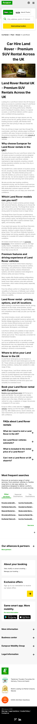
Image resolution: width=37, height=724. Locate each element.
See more (31, 525)
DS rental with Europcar (9, 515)
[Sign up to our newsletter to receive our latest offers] (30, 594)
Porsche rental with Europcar (9, 503)
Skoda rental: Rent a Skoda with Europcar (26, 511)
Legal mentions (14, 711)
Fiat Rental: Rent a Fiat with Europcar (9, 507)
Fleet (12, 35)
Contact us (5, 713)
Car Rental (5, 35)
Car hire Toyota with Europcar (26, 503)
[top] (34, 533)
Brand (18, 35)
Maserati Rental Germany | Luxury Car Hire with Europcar (9, 511)
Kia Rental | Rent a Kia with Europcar (9, 519)
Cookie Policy (25, 711)
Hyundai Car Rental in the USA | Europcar (26, 507)
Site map (4, 711)
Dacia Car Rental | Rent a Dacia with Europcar (26, 515)
